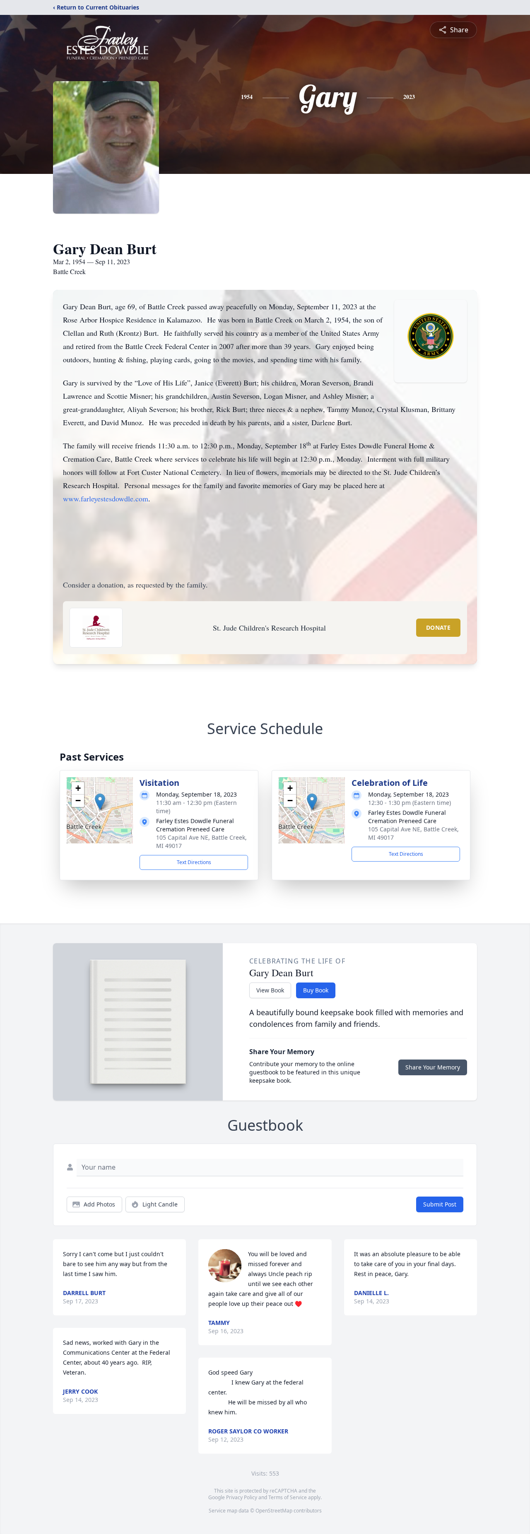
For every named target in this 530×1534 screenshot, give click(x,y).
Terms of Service (287, 1497)
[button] (100, 801)
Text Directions (194, 862)
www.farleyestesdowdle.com (105, 498)
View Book (270, 990)
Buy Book (315, 990)
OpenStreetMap (273, 1510)
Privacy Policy (241, 1497)
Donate (438, 627)
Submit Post (439, 1204)
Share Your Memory (432, 1067)
